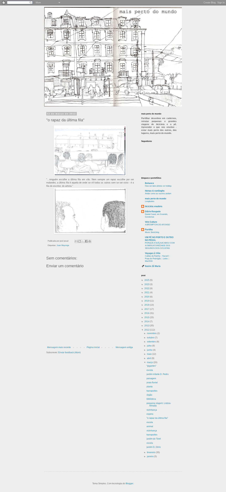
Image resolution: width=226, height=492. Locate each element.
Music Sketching (152, 232)
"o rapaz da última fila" (157, 418)
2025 (147, 280)
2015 (147, 317)
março (150, 362)
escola (150, 370)
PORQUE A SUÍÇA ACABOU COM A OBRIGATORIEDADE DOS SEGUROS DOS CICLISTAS (160, 245)
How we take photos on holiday (158, 186)
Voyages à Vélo (152, 253)
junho (150, 350)
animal (150, 426)
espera (150, 414)
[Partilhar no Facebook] (86, 241)
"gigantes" (151, 366)
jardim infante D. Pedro (158, 374)
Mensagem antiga (124, 347)
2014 (147, 321)
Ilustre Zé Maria (152, 266)
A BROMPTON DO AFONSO (157, 225)
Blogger (129, 483)
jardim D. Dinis (154, 447)
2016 (147, 313)
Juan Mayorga (63, 245)
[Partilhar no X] (83, 241)
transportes (152, 391)
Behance (149, 183)
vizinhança (152, 410)
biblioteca (151, 399)
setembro (151, 341)
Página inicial (93, 347)
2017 (147, 309)
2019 (147, 301)
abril (149, 358)
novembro (152, 333)
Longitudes (149, 201)
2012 (147, 330)
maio (149, 354)
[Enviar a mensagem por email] (76, 241)
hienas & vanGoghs (155, 191)
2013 (147, 325)
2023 (147, 284)
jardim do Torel (154, 439)
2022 (147, 288)
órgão (149, 395)
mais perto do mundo (155, 198)
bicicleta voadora (153, 206)
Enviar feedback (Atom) (69, 352)
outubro (151, 337)
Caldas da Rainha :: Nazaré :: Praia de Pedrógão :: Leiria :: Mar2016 (157, 258)
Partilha (149, 229)
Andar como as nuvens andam (158, 193)
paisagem (151, 378)
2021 (147, 292)
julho (149, 346)
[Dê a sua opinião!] (79, 241)
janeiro (150, 456)
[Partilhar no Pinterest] (89, 241)
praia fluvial (152, 382)
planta (150, 386)
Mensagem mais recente (59, 347)
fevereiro (151, 452)
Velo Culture (151, 222)
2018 (147, 305)
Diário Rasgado (152, 211)
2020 (147, 297)
